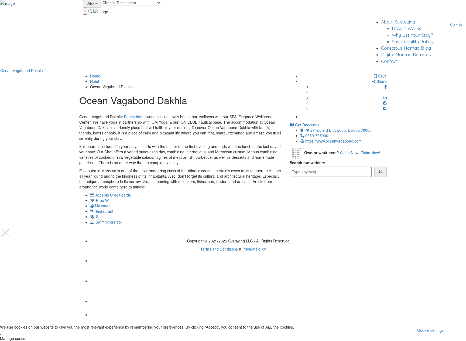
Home (95, 76)
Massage (103, 205)
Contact (389, 61)
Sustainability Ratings (414, 41)
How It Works (406, 28)
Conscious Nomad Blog (406, 48)
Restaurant (103, 211)
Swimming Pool (108, 222)
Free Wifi (103, 200)
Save (382, 76)
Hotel (94, 81)
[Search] (380, 172)
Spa (99, 216)
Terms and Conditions (219, 249)
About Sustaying (398, 22)
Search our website (307, 162)
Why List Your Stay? (412, 35)
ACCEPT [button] (457, 330)
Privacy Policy (254, 249)
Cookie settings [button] (430, 330)
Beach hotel (134, 116)
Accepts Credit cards (113, 195)
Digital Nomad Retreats (406, 54)
